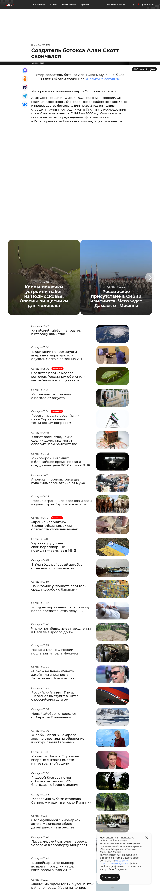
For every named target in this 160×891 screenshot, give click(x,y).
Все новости (38, 4)
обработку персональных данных (114, 862)
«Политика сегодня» (102, 79)
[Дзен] (144, 69)
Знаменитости (38, 63)
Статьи (53, 4)
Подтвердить (110, 877)
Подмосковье (69, 4)
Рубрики (85, 4)
